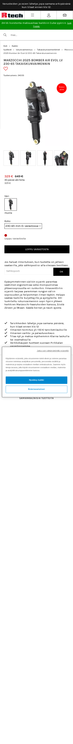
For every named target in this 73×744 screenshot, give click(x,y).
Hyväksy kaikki (36, 380)
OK (61, 271)
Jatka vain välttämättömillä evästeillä (53, 351)
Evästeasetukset (36, 389)
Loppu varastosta (37, 249)
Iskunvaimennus (24, 49)
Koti (5, 46)
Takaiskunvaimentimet (48, 49)
